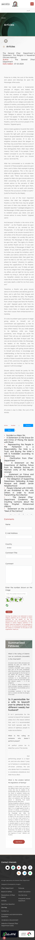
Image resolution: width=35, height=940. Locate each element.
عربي (28, 10)
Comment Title (11, 553)
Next (9, 430)
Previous (28, 425)
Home (3, 18)
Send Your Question (8, 904)
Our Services (22, 895)
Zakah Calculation (24, 891)
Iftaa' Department (7, 888)
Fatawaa (21, 888)
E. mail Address (11, 533)
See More (19, 842)
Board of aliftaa (6, 891)
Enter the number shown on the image (18, 588)
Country (8, 544)
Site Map (4, 907)
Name (7, 524)
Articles (3, 901)
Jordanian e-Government (9, 920)
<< (10, 514)
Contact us (5, 911)
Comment (9, 564)
